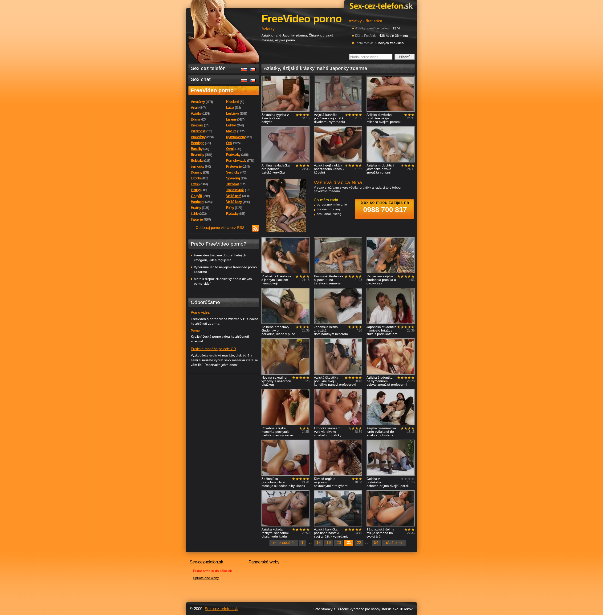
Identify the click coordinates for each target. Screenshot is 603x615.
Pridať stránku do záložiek (212, 571)
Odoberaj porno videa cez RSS (220, 228)
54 (376, 542)
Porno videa (200, 312)
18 (318, 542)
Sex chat (201, 79)
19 (328, 542)
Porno (195, 330)
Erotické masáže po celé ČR (213, 349)
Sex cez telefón (208, 68)
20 (339, 542)
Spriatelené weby (206, 578)
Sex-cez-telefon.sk (380, 5)
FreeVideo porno (212, 90)
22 (359, 542)
